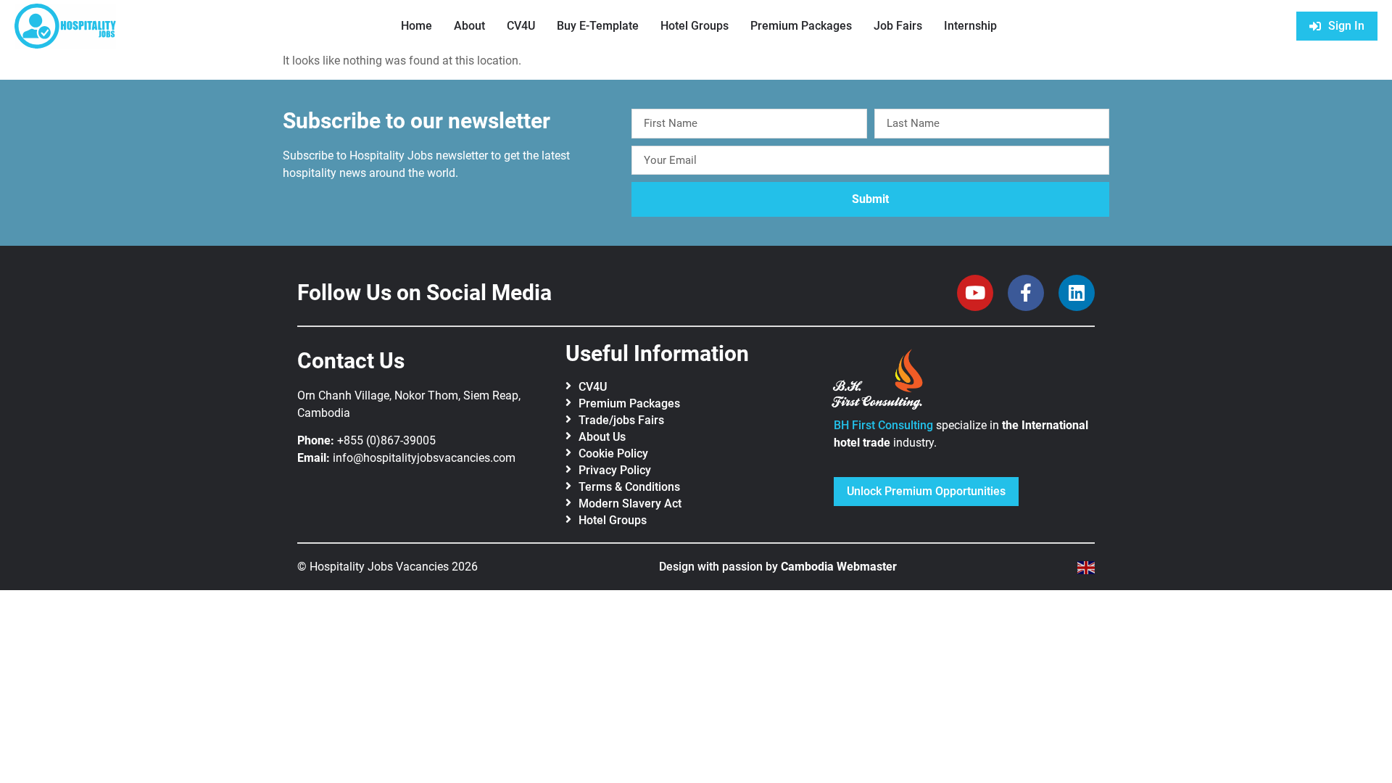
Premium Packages (801, 26)
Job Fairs (898, 26)
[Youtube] (975, 293)
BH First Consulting (883, 425)
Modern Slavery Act (630, 503)
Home (416, 26)
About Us (602, 437)
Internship (970, 26)
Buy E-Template (598, 26)
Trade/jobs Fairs (621, 420)
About (469, 26)
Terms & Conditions (629, 487)
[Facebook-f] (1026, 293)
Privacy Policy (615, 470)
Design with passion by (778, 566)
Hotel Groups (694, 26)
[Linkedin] (1076, 293)
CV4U (521, 26)
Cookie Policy (613, 453)
